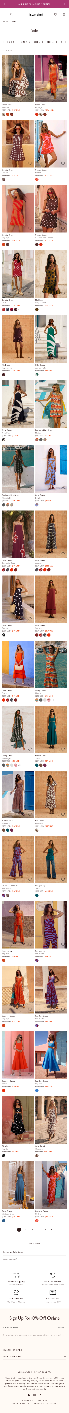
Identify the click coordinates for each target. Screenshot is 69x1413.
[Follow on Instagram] (34, 1395)
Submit (62, 1327)
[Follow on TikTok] (40, 1395)
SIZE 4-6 (25, 42)
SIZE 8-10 (52, 42)
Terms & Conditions (45, 1403)
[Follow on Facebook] (29, 1395)
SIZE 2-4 (12, 42)
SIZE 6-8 (38, 42)
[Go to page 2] (51, 1229)
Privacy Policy (21, 1403)
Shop (5, 21)
